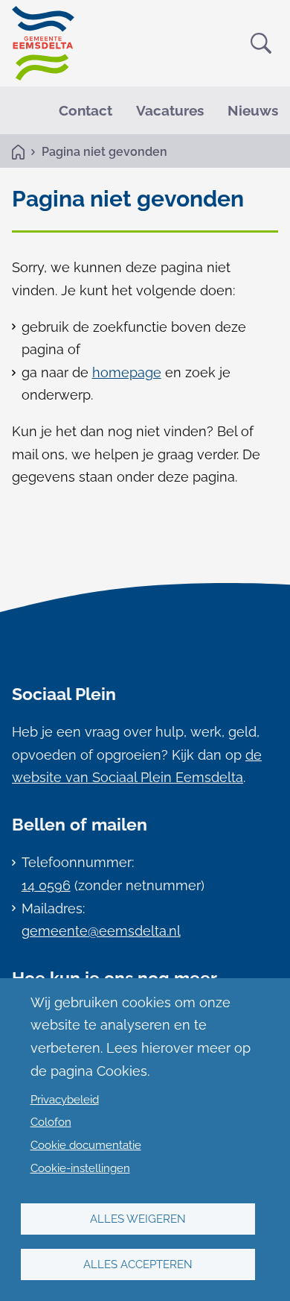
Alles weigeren (138, 1219)
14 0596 (46, 885)
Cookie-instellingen (80, 1168)
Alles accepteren (138, 1264)
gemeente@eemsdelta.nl (101, 931)
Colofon (50, 1122)
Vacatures (170, 110)
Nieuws (253, 110)
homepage (126, 372)
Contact (85, 110)
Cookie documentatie (85, 1145)
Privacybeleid (64, 1099)
